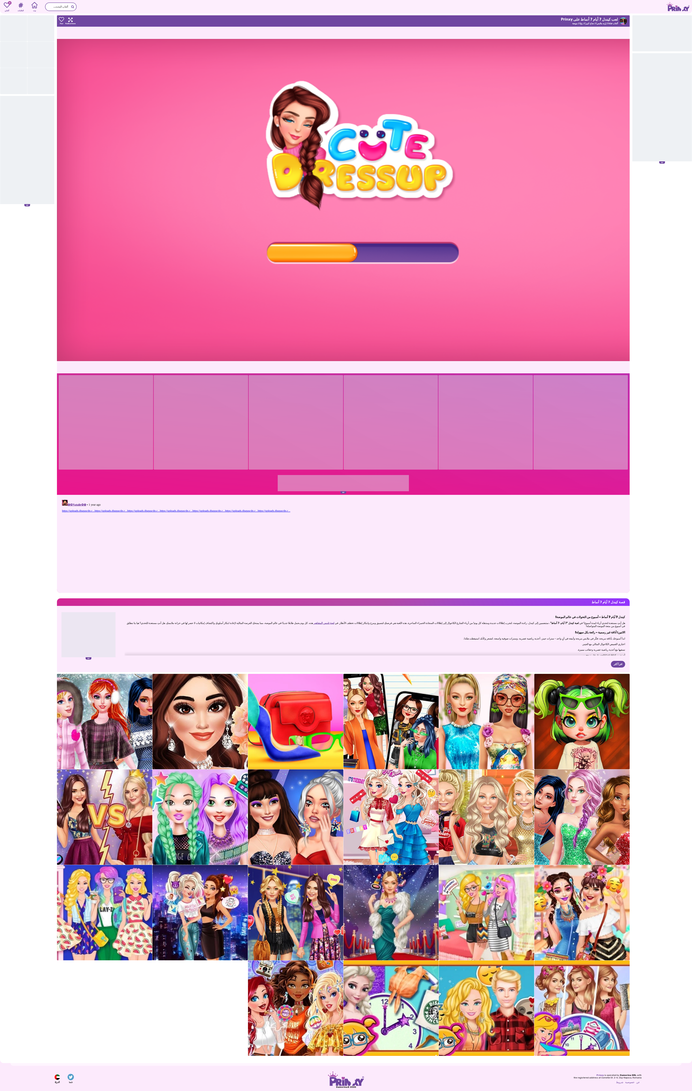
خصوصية (630, 1082)
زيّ (581, 23)
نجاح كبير (589, 23)
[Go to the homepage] (679, 7)
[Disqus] (343, 543)
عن (638, 1082)
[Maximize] (70, 21)
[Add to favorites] (61, 21)
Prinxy (600, 1075)
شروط (619, 1082)
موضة (574, 23)
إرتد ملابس (601, 23)
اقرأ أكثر (618, 664)
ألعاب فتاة (613, 23)
